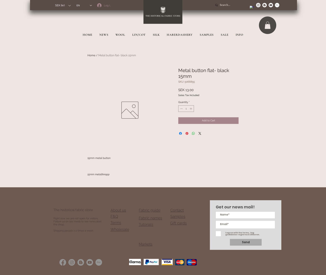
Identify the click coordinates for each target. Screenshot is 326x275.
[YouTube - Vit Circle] (271, 5)
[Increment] (191, 109)
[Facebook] (62, 262)
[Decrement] (181, 109)
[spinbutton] (186, 109)
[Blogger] (80, 262)
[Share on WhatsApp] (193, 133)
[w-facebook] (252, 8)
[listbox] (63, 5)
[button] (63, 5)
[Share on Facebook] (180, 133)
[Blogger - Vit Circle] (264, 5)
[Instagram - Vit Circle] (258, 5)
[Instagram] (71, 262)
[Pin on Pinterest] (187, 133)
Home (91, 55)
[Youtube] (89, 262)
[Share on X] (200, 133)
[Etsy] (277, 5)
